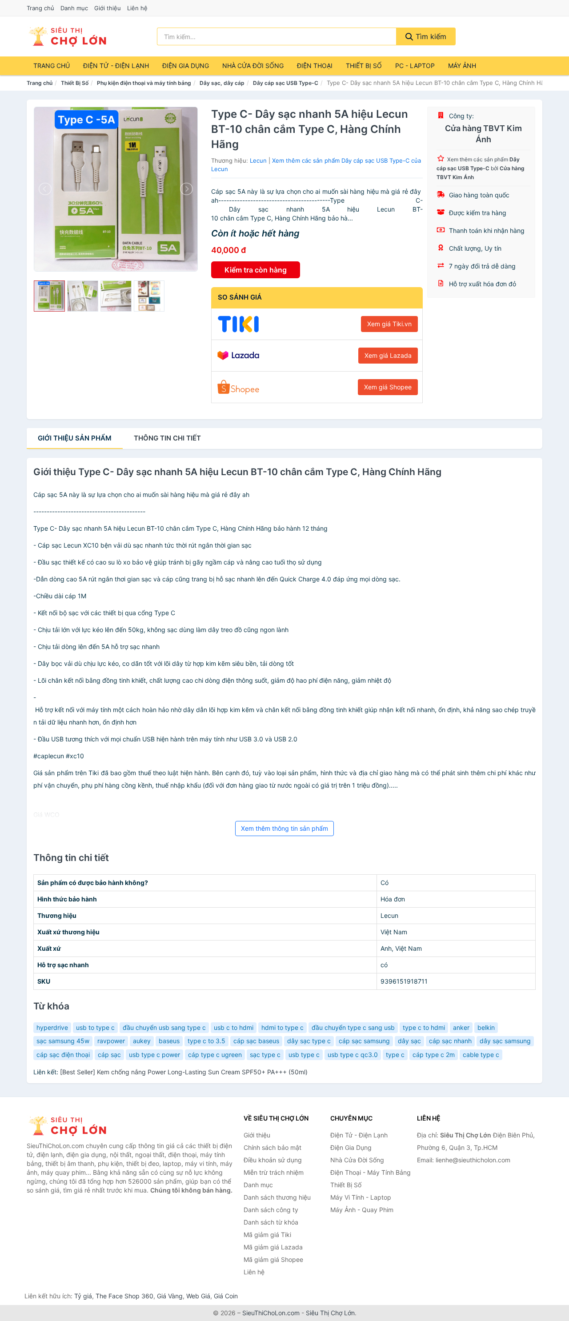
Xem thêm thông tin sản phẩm (284, 828)
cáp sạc (109, 1054)
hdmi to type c (282, 1027)
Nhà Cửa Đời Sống (253, 65)
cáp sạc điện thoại (63, 1054)
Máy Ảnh (462, 65)
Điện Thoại (315, 65)
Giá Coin (226, 1296)
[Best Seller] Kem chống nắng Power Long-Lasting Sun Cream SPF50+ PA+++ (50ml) (184, 1072)
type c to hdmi (424, 1027)
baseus (169, 1041)
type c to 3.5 (206, 1041)
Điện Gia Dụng (185, 65)
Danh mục (74, 8)
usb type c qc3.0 (353, 1054)
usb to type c (95, 1027)
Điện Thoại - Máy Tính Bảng (370, 1172)
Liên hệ (137, 8)
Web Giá (198, 1296)
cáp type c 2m (434, 1054)
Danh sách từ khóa (271, 1222)
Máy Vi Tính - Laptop (360, 1197)
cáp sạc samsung (364, 1041)
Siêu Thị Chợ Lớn (330, 1313)
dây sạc (409, 1041)
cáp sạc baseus (256, 1041)
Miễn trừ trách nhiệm (274, 1172)
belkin (486, 1027)
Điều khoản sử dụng (273, 1160)
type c (395, 1054)
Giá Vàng (170, 1296)
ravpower (111, 1041)
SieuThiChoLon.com (271, 1313)
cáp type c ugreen (215, 1054)
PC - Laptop (415, 65)
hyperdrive (52, 1027)
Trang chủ (40, 8)
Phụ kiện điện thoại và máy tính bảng (144, 83)
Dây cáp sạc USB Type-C (285, 83)
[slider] (49, 296)
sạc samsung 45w (62, 1041)
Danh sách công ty (271, 1209)
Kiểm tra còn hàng (255, 269)
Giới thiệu (107, 8)
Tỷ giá (83, 1296)
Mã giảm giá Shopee (273, 1259)
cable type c (481, 1054)
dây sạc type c (309, 1041)
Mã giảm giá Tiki (267, 1234)
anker (461, 1027)
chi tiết (167, 438)
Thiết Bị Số (364, 65)
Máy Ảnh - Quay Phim (361, 1209)
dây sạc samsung (505, 1041)
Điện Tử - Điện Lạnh (116, 65)
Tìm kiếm (429, 36)
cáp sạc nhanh (450, 1041)
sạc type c (265, 1054)
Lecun (258, 160)
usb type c (304, 1054)
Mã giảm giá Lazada (273, 1247)
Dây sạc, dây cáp (222, 83)
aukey (142, 1041)
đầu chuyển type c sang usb (353, 1027)
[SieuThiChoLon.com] (67, 36)
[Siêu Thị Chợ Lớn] (71, 1126)
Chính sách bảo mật (272, 1147)
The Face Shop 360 (124, 1296)
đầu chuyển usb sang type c (164, 1027)
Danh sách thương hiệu (277, 1197)
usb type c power (154, 1054)
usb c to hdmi (233, 1027)
